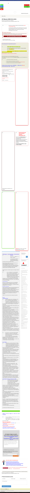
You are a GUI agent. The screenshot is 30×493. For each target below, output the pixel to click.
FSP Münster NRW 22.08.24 (24, 296)
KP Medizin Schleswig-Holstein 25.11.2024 (24, 289)
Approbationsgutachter (12, 463)
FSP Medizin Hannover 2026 (24, 271)
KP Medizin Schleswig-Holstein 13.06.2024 (24, 308)
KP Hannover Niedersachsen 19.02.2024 (24, 325)
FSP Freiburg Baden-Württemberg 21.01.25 (24, 285)
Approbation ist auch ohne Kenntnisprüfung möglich (12, 462)
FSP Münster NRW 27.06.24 (24, 306)
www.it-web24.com (3, 491)
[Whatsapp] (1, 5)
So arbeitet (7, 463)
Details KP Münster (12, 471)
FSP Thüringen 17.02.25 (23, 282)
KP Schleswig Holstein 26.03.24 (24, 313)
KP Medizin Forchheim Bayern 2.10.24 (24, 292)
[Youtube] (1, 9)
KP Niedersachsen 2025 (23, 276)
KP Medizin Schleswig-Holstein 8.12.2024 (24, 287)
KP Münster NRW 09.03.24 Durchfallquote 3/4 (23, 317)
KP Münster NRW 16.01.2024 (24, 328)
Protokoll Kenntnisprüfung (24, 471)
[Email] (1, 8)
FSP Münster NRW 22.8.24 (23, 294)
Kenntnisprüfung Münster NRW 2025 (24, 273)
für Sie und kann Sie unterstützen (19, 463)
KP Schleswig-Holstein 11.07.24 (24, 305)
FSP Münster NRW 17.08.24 (24, 295)
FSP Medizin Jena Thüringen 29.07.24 (24, 302)
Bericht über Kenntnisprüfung (6, 471)
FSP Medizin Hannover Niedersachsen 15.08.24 (23, 298)
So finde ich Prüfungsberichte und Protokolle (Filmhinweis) (13, 464)
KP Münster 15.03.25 (23, 281)
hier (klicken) (11, 49)
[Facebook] (1, 6)
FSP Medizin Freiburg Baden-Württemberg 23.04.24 (24, 315)
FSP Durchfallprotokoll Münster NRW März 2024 (24, 323)
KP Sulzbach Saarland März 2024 (24, 318)
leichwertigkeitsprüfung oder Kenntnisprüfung (12, 461)
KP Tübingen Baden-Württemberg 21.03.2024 (24, 320)
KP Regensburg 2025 (23, 280)
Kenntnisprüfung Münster (18, 471)
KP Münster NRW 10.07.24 (23, 304)
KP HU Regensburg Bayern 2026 (24, 270)
